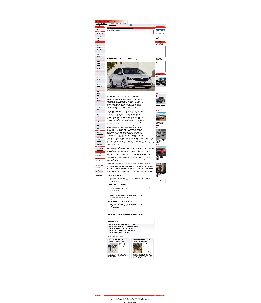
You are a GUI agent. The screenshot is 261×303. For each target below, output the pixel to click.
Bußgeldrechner (100, 135)
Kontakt (146, 299)
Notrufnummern (100, 142)
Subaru (98, 119)
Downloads (99, 153)
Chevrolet (99, 59)
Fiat (97, 73)
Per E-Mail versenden (124, 214)
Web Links (99, 155)
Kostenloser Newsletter (139, 214)
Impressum (122, 299)
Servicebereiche (100, 148)
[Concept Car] (160, 63)
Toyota (98, 125)
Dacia (98, 66)
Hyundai (98, 79)
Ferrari (98, 72)
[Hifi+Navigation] (160, 52)
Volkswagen (99, 126)
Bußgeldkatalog (100, 137)
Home (115, 298)
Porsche (98, 107)
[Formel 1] (160, 68)
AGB (125, 299)
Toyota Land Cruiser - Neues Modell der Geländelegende (160, 123)
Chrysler (98, 61)
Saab (98, 112)
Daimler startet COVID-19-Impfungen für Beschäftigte (116, 240)
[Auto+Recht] (160, 47)
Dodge (98, 70)
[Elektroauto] (160, 65)
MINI (97, 98)
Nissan (98, 102)
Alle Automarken (100, 43)
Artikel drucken (113, 214)
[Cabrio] (160, 62)
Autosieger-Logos (138, 299)
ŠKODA (98, 116)
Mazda (98, 95)
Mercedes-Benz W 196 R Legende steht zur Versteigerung (160, 140)
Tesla (98, 123)
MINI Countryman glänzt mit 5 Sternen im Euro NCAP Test (160, 106)
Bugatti (98, 56)
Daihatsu (98, 68)
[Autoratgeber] (160, 48)
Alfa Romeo (99, 47)
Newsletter (118, 299)
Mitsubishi (99, 100)
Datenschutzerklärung (130, 299)
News (98, 38)
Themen (136, 298)
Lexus (98, 91)
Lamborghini (99, 86)
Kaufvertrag (99, 141)
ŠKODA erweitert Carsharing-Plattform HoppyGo (121, 228)
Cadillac (98, 58)
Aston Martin (99, 49)
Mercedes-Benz (100, 96)
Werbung (142, 299)
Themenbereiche (100, 150)
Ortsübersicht (99, 144)
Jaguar (98, 81)
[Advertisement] (130, 9)
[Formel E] (160, 69)
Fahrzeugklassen (100, 36)
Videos (98, 40)
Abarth (98, 45)
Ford (97, 75)
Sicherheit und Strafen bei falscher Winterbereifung (160, 174)
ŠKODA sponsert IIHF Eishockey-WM (119, 232)
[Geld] (160, 71)
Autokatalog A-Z (100, 33)
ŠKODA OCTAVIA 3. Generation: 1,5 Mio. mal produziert (121, 28)
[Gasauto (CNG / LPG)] (160, 70)
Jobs (149, 299)
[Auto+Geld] (160, 46)
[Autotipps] (160, 49)
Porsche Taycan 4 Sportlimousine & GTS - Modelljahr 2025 (160, 157)
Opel (97, 103)
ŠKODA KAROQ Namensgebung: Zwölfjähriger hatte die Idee (125, 230)
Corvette (98, 65)
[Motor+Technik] (160, 56)
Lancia (98, 88)
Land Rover (99, 89)
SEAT (98, 114)
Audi (97, 51)
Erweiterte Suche (112, 25)
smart (98, 118)
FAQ (112, 299)
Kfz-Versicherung (100, 134)
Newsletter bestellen (99, 175)
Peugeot (98, 105)
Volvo (98, 128)
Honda (98, 77)
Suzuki (98, 121)
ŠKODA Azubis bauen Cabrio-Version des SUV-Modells (123, 226)
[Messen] (160, 55)
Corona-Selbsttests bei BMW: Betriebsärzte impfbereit (141, 240)
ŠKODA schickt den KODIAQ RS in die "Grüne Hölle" (123, 224)
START (98, 29)
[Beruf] (160, 61)
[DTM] (160, 64)
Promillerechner (100, 139)
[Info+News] (160, 54)
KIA (97, 84)
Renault (98, 109)
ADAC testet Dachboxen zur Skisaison (159, 89)
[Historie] (160, 53)
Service (133, 298)
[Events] (160, 51)
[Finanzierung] (160, 67)
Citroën (98, 63)
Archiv (115, 299)
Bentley (98, 52)
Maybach (98, 93)
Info (108, 28)
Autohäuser (99, 132)
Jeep (98, 82)
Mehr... (157, 90)
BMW (98, 54)
